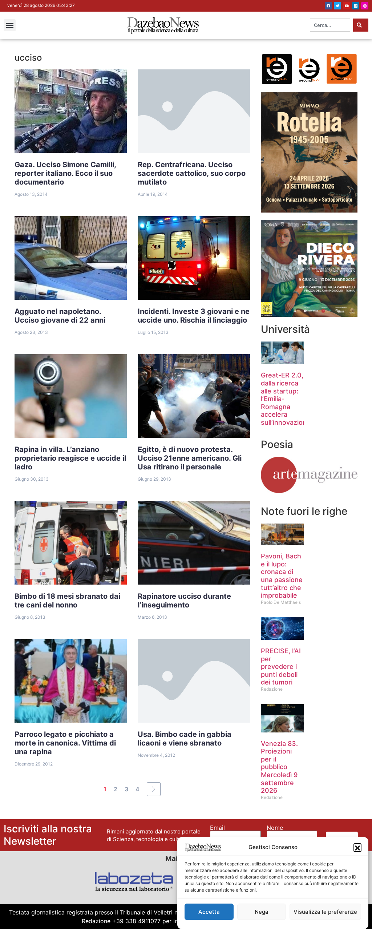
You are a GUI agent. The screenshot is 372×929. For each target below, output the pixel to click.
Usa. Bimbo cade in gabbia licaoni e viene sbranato (184, 738)
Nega (261, 911)
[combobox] (330, 25)
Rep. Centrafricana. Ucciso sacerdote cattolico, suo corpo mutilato (192, 173)
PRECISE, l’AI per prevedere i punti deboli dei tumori (281, 666)
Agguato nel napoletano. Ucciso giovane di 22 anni (60, 315)
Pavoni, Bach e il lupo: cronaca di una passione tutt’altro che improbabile (282, 575)
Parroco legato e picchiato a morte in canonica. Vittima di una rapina (65, 743)
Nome (275, 828)
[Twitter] (337, 5)
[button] (357, 847)
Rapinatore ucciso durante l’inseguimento (184, 600)
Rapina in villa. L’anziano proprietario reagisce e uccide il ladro (70, 458)
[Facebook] (328, 5)
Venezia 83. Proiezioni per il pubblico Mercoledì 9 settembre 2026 (279, 767)
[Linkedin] (355, 5)
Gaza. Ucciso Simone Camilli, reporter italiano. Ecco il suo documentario (65, 173)
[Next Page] (154, 789)
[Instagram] (364, 5)
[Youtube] (346, 5)
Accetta (209, 911)
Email (217, 828)
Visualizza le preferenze (325, 911)
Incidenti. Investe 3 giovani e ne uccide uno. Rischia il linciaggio (194, 315)
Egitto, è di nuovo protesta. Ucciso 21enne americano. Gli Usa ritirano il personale (190, 458)
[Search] (360, 25)
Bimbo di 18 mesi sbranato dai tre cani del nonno (67, 600)
